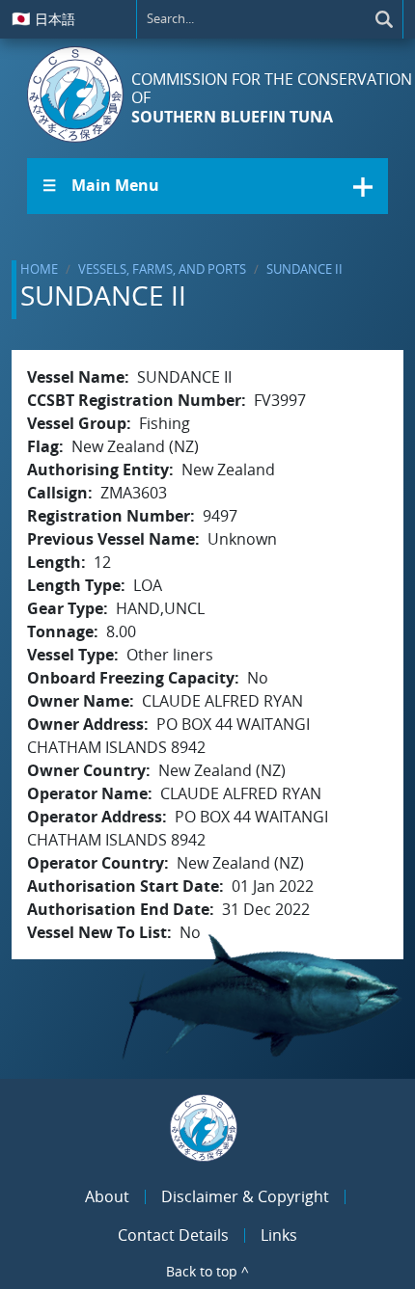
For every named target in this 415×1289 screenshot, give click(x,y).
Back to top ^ (207, 1271)
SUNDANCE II (304, 269)
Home (39, 269)
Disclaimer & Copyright (245, 1196)
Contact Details (173, 1235)
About (107, 1196)
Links (279, 1235)
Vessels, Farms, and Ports (162, 269)
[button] (207, 186)
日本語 (43, 18)
